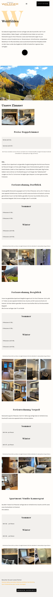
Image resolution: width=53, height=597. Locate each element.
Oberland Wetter (6, 582)
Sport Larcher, (16, 584)
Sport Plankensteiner (7, 584)
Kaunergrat (23, 584)
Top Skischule (30, 582)
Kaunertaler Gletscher (15, 582)
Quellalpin (24, 582)
